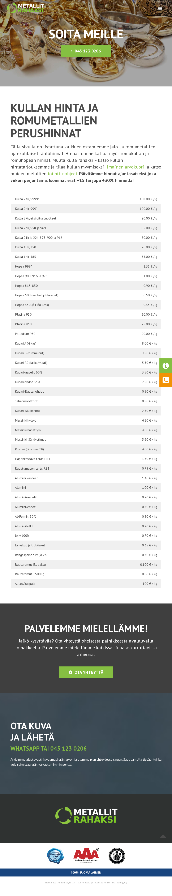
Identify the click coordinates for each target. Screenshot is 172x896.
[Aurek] (25, 8)
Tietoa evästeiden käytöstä (60, 882)
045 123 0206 (87, 51)
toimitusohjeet (62, 173)
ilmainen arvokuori (124, 167)
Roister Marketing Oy (115, 882)
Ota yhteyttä (88, 672)
